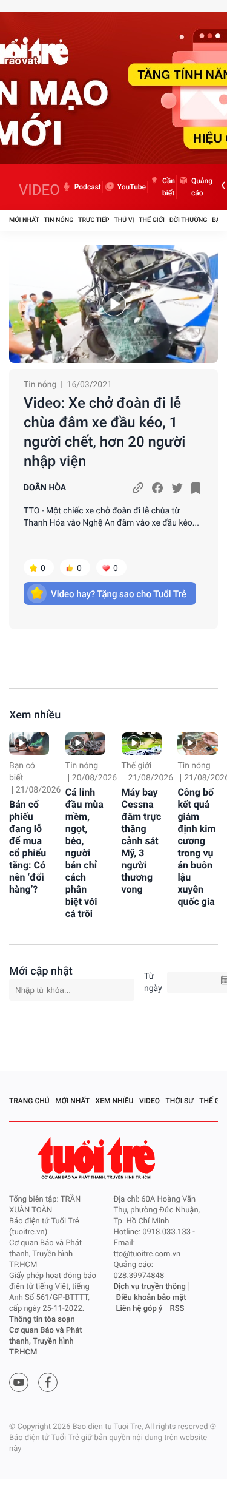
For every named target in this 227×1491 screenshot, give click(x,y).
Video (149, 1101)
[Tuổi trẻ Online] (97, 1158)
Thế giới (152, 220)
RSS (177, 1308)
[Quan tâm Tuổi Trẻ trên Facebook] (48, 1382)
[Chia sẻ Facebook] (157, 488)
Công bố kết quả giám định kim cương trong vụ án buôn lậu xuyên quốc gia (196, 846)
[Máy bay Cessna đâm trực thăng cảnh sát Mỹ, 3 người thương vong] (142, 743)
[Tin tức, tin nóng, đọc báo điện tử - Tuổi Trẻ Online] (12, 187)
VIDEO (39, 189)
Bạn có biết (22, 772)
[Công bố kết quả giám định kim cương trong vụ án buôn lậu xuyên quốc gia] (197, 743)
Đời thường (188, 220)
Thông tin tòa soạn (42, 1319)
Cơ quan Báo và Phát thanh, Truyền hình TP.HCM (45, 1341)
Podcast (87, 187)
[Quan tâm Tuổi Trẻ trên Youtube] (18, 1382)
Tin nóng (59, 220)
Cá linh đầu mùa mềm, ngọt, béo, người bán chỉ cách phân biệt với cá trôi (84, 852)
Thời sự (180, 1101)
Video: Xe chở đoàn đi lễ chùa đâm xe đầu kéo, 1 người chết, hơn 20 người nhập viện (104, 432)
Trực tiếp (93, 220)
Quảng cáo (201, 187)
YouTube (131, 187)
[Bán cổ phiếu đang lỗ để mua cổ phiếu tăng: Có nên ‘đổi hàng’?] (29, 743)
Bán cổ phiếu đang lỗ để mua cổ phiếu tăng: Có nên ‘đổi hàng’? (27, 847)
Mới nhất (24, 220)
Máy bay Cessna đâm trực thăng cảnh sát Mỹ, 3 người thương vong (142, 840)
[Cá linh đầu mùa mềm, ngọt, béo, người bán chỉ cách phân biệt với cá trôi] (85, 743)
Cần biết (168, 187)
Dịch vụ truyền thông (150, 1286)
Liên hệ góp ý (139, 1308)
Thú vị (124, 220)
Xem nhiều (35, 715)
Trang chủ (29, 1101)
